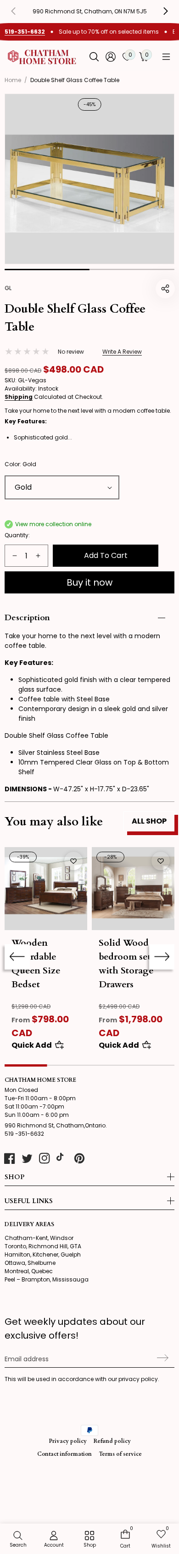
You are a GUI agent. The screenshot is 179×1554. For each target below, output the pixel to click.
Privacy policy (68, 1441)
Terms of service (120, 1454)
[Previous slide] (20, 11)
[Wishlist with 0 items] (73, 861)
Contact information (64, 1454)
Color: (20, 464)
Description (27, 617)
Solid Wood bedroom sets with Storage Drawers (127, 964)
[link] (89, 1540)
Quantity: (17, 535)
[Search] (94, 56)
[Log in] (111, 57)
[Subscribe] (161, 1358)
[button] (166, 56)
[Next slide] (161, 956)
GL (8, 288)
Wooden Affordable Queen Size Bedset (36, 964)
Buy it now (89, 582)
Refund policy (112, 1441)
